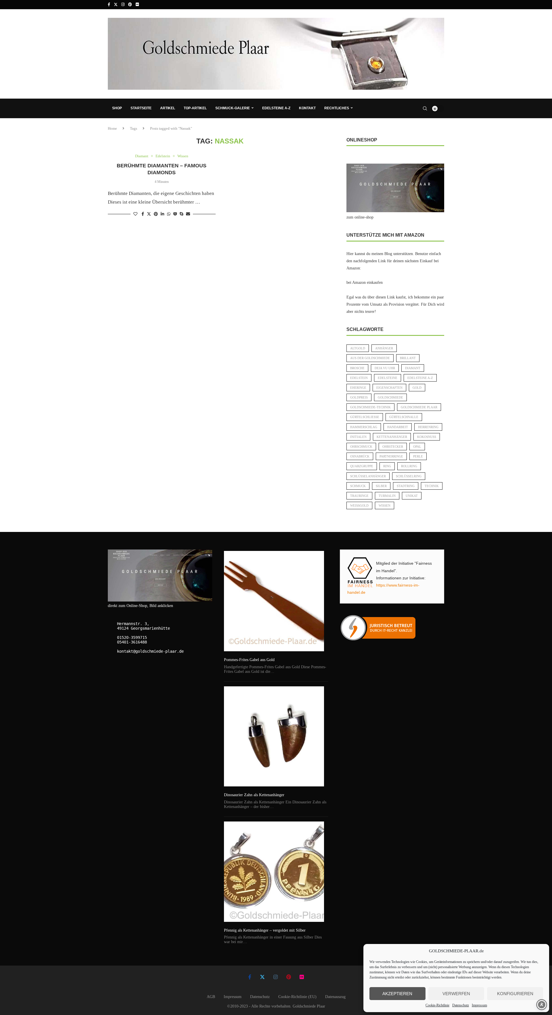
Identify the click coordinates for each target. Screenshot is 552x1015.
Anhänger (384, 348)
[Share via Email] (188, 214)
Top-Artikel (195, 108)
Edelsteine (387, 378)
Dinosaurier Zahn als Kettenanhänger (254, 795)
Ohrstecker (392, 446)
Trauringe (359, 495)
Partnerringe (391, 456)
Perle (418, 456)
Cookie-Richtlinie (437, 1005)
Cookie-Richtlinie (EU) (297, 997)
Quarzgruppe (361, 466)
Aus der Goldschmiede (370, 358)
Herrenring (428, 427)
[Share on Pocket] (175, 214)
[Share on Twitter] (149, 214)
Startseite (141, 108)
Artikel (167, 108)
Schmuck (358, 486)
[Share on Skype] (181, 214)
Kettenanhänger (392, 436)
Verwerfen (456, 993)
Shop (117, 108)
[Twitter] (116, 4)
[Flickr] (137, 4)
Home (112, 128)
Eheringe (358, 387)
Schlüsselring (408, 476)
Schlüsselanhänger (368, 476)
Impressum (479, 1005)
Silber (381, 486)
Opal (417, 446)
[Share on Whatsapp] (168, 214)
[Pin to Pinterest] (156, 214)
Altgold (357, 348)
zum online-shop (359, 217)
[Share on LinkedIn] (162, 214)
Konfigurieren (515, 993)
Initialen (358, 436)
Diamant (412, 368)
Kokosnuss (426, 436)
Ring (387, 466)
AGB (211, 997)
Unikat (412, 495)
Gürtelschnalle (403, 417)
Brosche (357, 368)
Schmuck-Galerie (232, 108)
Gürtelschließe (364, 417)
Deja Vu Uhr (385, 368)
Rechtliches (336, 108)
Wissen (384, 505)
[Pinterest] (130, 4)
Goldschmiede (390, 397)
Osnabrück (359, 456)
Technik (432, 486)
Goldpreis (359, 397)
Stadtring (406, 486)
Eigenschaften (389, 387)
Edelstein (359, 378)
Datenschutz (460, 1005)
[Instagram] (122, 4)
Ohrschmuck (361, 446)
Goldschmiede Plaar (419, 407)
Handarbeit (397, 427)
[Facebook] (109, 4)
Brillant (408, 358)
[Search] (425, 108)
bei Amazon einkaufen (364, 282)
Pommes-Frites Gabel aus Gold (249, 660)
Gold (417, 387)
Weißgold (359, 505)
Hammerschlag (363, 427)
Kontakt (307, 108)
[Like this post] (135, 214)
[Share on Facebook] (142, 214)
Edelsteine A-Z (276, 108)
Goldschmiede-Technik (370, 407)
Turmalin (387, 495)
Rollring (409, 466)
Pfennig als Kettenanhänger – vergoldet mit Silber (265, 930)
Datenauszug (335, 997)
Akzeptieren (397, 993)
